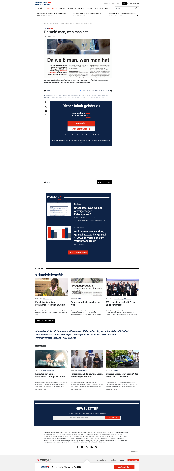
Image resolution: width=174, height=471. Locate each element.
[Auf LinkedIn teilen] (46, 110)
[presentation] (137, 15)
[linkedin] (92, 446)
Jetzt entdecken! (124, 467)
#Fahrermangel (82, 370)
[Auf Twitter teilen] (46, 106)
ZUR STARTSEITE (104, 182)
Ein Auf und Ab (79, 244)
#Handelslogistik (49, 274)
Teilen (49, 90)
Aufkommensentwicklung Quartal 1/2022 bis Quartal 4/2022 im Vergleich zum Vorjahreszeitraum (90, 236)
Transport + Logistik (66, 23)
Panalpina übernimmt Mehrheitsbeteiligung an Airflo (50, 303)
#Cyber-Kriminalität (106, 331)
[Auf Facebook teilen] (45, 102)
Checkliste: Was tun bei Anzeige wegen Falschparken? (88, 211)
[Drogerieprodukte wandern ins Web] (87, 287)
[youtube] (82, 446)
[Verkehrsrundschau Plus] (48, 28)
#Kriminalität (88, 331)
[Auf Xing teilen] (46, 114)
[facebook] (77, 446)
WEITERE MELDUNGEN (45, 321)
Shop (113, 3)
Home (46, 23)
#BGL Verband (109, 334)
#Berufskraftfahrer (48, 370)
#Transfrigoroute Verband (48, 338)
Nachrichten (52, 8)
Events (81, 8)
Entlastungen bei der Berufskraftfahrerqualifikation (50, 375)
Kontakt (113, 460)
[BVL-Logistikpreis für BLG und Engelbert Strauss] (122, 287)
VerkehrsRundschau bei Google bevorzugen (95, 90)
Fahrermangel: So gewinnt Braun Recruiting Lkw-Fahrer (87, 375)
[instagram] (87, 446)
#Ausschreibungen (63, 334)
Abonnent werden (81, 129)
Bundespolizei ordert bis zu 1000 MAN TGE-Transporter (122, 375)
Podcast (89, 8)
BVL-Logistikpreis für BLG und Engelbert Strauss (120, 303)
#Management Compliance (86, 334)
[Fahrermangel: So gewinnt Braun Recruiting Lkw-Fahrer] (87, 359)
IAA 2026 (62, 8)
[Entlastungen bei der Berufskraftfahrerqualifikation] (51, 359)
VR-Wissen (99, 8)
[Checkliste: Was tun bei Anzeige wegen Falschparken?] (59, 209)
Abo (124, 3)
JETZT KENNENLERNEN (78, 252)
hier (81, 142)
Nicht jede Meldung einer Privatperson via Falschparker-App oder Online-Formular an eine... (90, 219)
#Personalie (75, 331)
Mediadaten (101, 460)
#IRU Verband (69, 338)
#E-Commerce (60, 331)
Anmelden (81, 123)
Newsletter (106, 3)
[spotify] (96, 446)
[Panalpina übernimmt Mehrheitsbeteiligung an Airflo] (51, 287)
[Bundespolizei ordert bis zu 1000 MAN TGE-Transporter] (122, 359)
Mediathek (72, 8)
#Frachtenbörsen (43, 334)
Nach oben (133, 451)
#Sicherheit (123, 331)
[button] (87, 461)
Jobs (118, 3)
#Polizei (116, 370)
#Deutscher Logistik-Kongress (122, 299)
